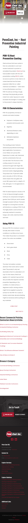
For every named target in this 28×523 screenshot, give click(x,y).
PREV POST (14, 306)
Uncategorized (4, 388)
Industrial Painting (6, 469)
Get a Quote (5, 504)
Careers (4, 508)
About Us (4, 506)
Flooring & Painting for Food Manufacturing (13, 488)
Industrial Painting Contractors (9, 375)
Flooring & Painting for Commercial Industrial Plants (13, 495)
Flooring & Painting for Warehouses (11, 490)
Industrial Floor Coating (8, 467)
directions (14, 449)
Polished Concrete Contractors (9, 384)
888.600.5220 (11, 13)
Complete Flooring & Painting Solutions (11, 479)
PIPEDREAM (17, 519)
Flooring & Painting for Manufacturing (11, 484)
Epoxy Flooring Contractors (8, 370)
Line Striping (5, 471)
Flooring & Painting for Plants (9, 481)
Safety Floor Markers (7, 473)
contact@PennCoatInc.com (11, 458)
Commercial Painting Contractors (10, 365)
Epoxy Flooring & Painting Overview (11, 465)
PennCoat (20, 71)
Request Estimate (20, 414)
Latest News (3, 379)
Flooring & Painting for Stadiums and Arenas (13, 492)
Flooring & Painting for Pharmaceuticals (12, 486)
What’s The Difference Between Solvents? (12, 350)
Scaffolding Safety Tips (7, 331)
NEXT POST (19, 311)
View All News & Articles (7, 355)
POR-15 (17, 76)
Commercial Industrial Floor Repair (10, 497)
